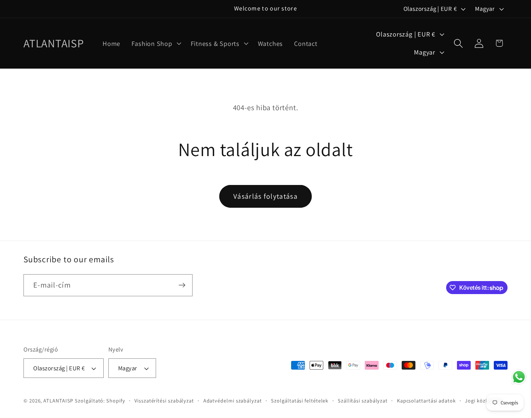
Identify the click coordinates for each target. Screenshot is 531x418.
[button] (155, 43)
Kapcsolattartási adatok (426, 400)
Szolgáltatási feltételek (299, 400)
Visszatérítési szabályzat (164, 400)
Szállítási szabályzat (363, 400)
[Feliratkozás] (182, 285)
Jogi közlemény (484, 400)
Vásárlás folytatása (265, 196)
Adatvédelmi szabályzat (232, 400)
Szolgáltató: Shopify (100, 400)
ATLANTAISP (58, 400)
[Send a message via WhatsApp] (518, 377)
